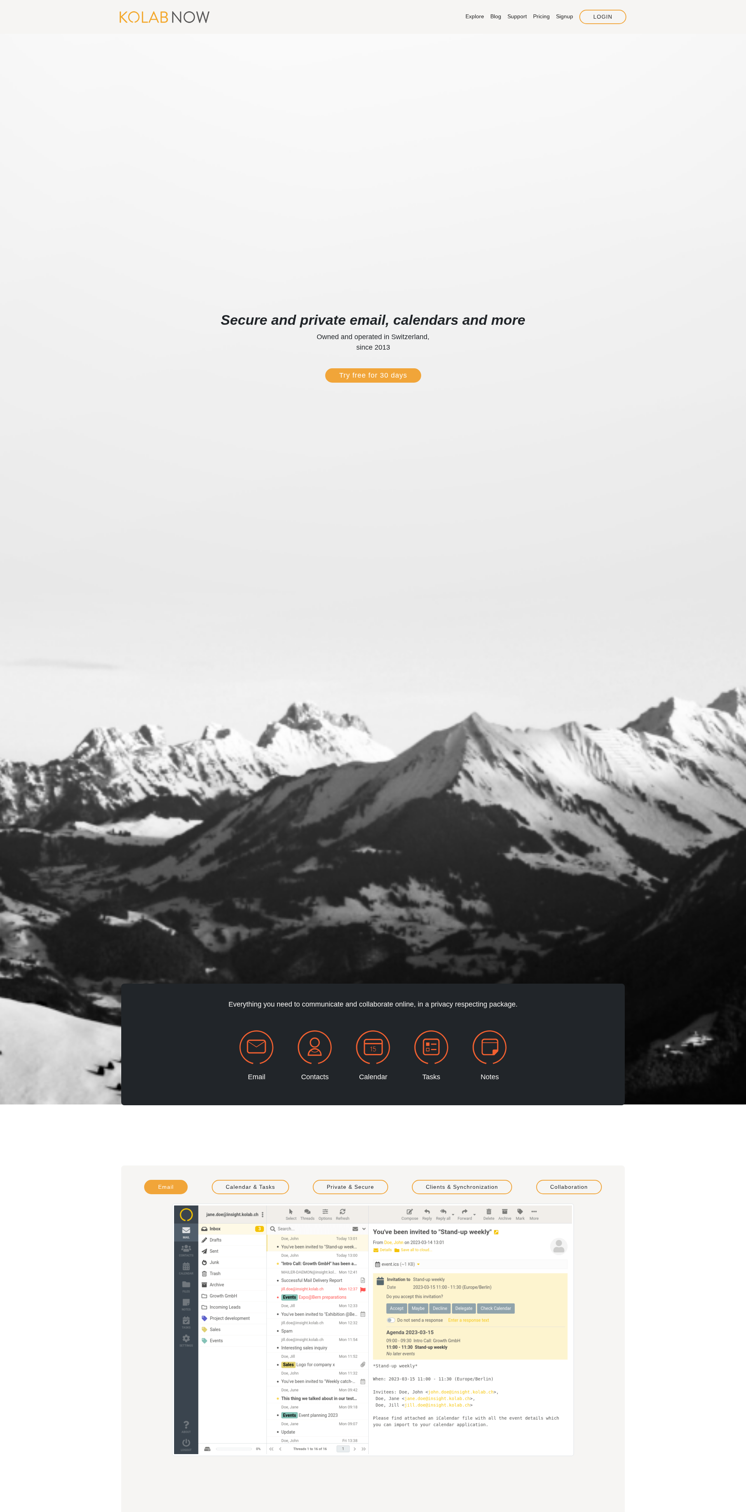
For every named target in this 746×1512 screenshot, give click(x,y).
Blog (495, 16)
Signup (564, 16)
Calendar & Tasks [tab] (250, 1187)
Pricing (541, 16)
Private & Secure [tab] (350, 1187)
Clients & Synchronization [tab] (462, 1187)
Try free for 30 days (373, 375)
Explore (474, 16)
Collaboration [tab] (569, 1187)
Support (517, 16)
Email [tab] (166, 1187)
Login (602, 17)
